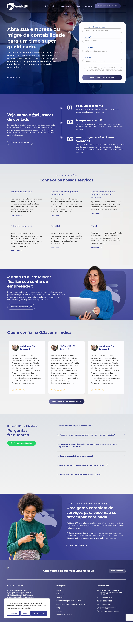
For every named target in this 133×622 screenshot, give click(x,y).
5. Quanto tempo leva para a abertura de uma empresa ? (83, 465)
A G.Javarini (50, 6)
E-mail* (88, 58)
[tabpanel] (27, 367)
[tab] (91, 427)
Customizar (13, 613)
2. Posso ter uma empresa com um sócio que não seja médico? (86, 435)
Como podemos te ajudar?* (96, 27)
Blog (78, 6)
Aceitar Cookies (39, 613)
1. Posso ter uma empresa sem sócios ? (75, 426)
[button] (14, 77)
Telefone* (89, 47)
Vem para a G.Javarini (107, 6)
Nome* (88, 37)
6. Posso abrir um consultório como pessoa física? (79, 475)
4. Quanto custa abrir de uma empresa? (75, 456)
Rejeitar (25, 613)
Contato (88, 6)
